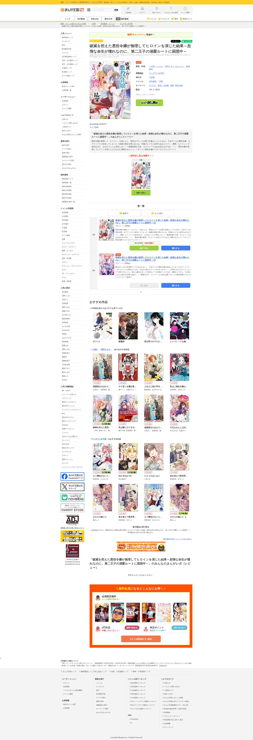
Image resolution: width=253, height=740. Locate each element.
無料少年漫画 (66, 198)
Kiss (63, 413)
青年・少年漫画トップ (70, 64)
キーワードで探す (68, 160)
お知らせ (65, 119)
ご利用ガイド (66, 127)
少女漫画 (65, 216)
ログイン (65, 105)
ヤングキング (66, 452)
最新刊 (125, 213)
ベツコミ (65, 433)
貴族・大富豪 (163, 85)
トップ (67, 19)
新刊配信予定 (66, 49)
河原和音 (65, 322)
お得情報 (66, 708)
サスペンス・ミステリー (70, 254)
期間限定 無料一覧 (68, 202)
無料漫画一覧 (66, 183)
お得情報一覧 (66, 90)
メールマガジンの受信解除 (72, 690)
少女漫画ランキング (138, 690)
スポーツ (65, 262)
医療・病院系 (66, 281)
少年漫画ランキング (138, 698)
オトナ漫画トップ (68, 76)
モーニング (66, 440)
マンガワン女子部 (98, 439)
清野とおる (66, 349)
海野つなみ (66, 307)
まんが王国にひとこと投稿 (71, 134)
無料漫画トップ (67, 37)
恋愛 (63, 239)
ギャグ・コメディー (69, 247)
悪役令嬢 (179, 85)
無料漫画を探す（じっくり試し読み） (177, 539)
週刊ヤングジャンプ (69, 421)
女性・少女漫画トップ (70, 60)
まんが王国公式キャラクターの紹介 (176, 701)
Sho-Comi (65, 444)
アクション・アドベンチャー (72, 266)
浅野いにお (66, 296)
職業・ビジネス (67, 251)
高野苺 (64, 357)
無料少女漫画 (66, 190)
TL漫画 (64, 228)
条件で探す (66, 145)
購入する (175, 248)
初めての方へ (66, 131)
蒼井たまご (175, 66)
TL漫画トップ (67, 68)
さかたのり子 (66, 338)
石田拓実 (65, 303)
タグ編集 (95, 127)
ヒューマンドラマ (68, 243)
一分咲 (156, 66)
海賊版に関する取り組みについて (72, 528)
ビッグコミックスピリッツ (71, 410)
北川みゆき (66, 330)
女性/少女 (95, 19)
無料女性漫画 (66, 186)
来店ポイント (187, 19)
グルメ (64, 277)
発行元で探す (66, 164)
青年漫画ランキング (138, 694)
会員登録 (65, 101)
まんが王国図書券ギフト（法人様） (176, 705)
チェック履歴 (66, 108)
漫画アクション (67, 459)
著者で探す (66, 153)
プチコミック (66, 398)
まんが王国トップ (69, 671)
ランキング (165, 19)
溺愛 (172, 85)
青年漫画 (65, 220)
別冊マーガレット (68, 429)
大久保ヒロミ (66, 315)
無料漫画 (124, 19)
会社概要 (167, 723)
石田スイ (65, 300)
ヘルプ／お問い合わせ (70, 123)
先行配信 (81, 19)
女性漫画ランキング (138, 687)
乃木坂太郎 (66, 365)
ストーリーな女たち (69, 394)
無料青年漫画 (66, 194)
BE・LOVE (66, 390)
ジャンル (153, 19)
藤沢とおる (66, 372)
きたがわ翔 (66, 326)
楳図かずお (66, 311)
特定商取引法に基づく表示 (173, 720)
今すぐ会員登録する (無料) (141, 639)
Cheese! (65, 425)
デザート (65, 456)
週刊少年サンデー (68, 448)
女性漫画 (65, 212)
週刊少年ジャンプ (68, 406)
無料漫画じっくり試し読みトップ (94, 671)
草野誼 (64, 334)
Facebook (134, 719)
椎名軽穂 (65, 342)
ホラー (64, 270)
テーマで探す (66, 149)
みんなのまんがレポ (69, 168)
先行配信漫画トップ (69, 56)
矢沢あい (65, 380)
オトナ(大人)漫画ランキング (141, 709)
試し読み (144, 285)
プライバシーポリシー (172, 716)
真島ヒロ (65, 376)
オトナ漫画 (66, 235)
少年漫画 (65, 224)
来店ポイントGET (68, 86)
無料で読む (141, 193)
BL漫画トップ (67, 72)
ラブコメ (152, 85)
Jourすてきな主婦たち (70, 436)
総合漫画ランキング (138, 683)
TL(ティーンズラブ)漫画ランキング (143, 701)
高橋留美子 (66, 361)
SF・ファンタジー (68, 274)
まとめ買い (159, 213)
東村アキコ (66, 368)
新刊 (176, 19)
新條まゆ (65, 345)
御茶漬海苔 (66, 319)
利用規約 (167, 712)
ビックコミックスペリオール (72, 467)
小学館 (152, 77)
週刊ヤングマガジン (69, 402)
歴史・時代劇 (66, 258)
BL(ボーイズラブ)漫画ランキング (143, 705)
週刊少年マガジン (68, 417)
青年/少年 (108, 19)
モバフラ (65, 463)
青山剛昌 (65, 292)
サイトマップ (169, 727)
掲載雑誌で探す (67, 157)
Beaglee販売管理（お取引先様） (176, 709)
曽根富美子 (66, 353)
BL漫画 (64, 231)
